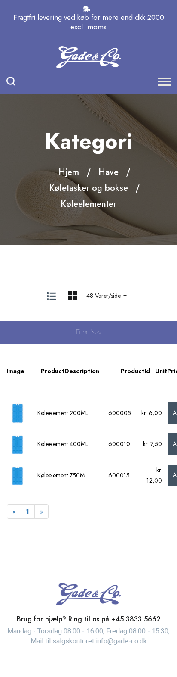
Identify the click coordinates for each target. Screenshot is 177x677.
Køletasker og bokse (88, 188)
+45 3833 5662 (136, 619)
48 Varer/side (104, 295)
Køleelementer (88, 204)
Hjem (68, 172)
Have (108, 172)
